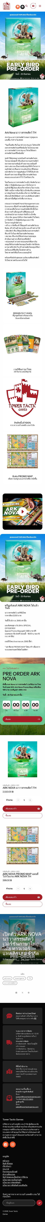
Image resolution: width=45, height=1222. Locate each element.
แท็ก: (22, 974)
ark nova (7, 978)
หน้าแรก (6, 1161)
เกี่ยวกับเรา (7, 1166)
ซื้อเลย (8, 815)
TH (30, 978)
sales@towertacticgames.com (27, 1107)
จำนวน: (9, 800)
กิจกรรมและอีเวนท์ (10, 1171)
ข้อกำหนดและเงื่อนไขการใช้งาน (15, 1177)
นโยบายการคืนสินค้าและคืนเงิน (15, 1185)
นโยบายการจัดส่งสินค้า (12, 1182)
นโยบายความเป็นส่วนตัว (12, 1180)
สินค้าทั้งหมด (8, 1163)
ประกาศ (6, 1169)
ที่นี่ (35, 1018)
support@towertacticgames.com (28, 1097)
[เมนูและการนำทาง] (40, 6)
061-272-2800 (27, 1099)
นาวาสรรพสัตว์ (10, 983)
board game (19, 978)
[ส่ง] (39, 1203)
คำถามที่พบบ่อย (9, 1174)
